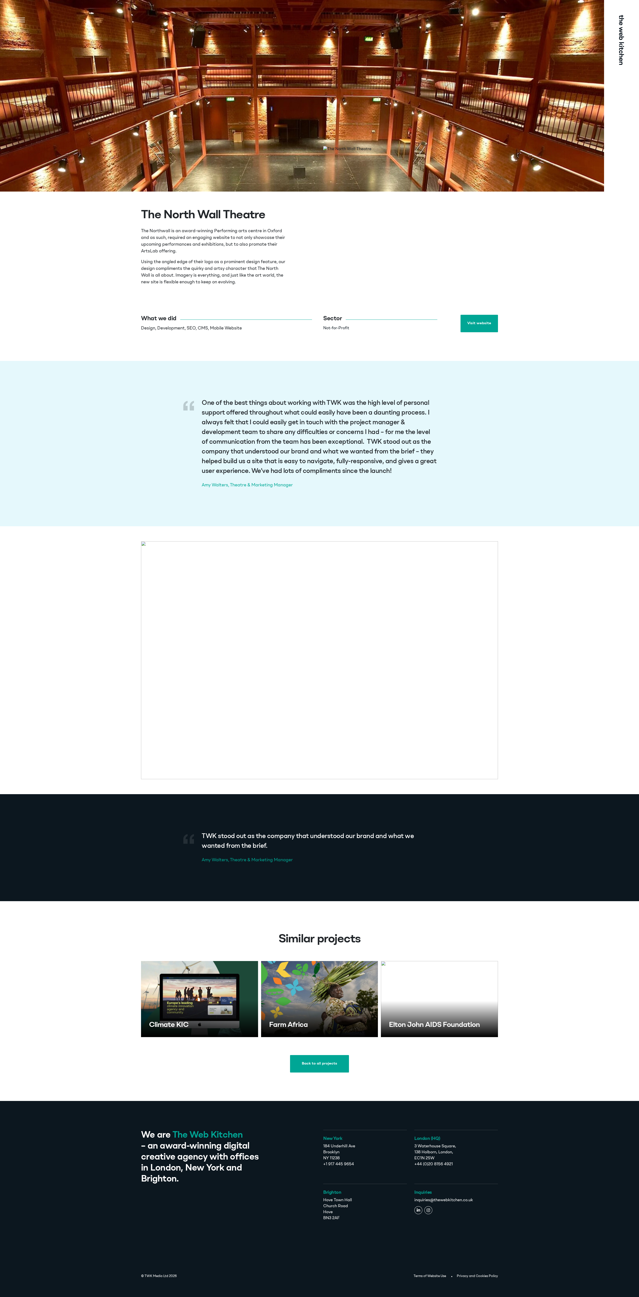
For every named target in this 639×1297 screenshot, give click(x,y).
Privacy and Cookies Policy (477, 1276)
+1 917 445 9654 (338, 1164)
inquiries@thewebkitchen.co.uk (443, 1200)
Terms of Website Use (430, 1276)
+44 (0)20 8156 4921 (433, 1164)
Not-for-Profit (336, 328)
